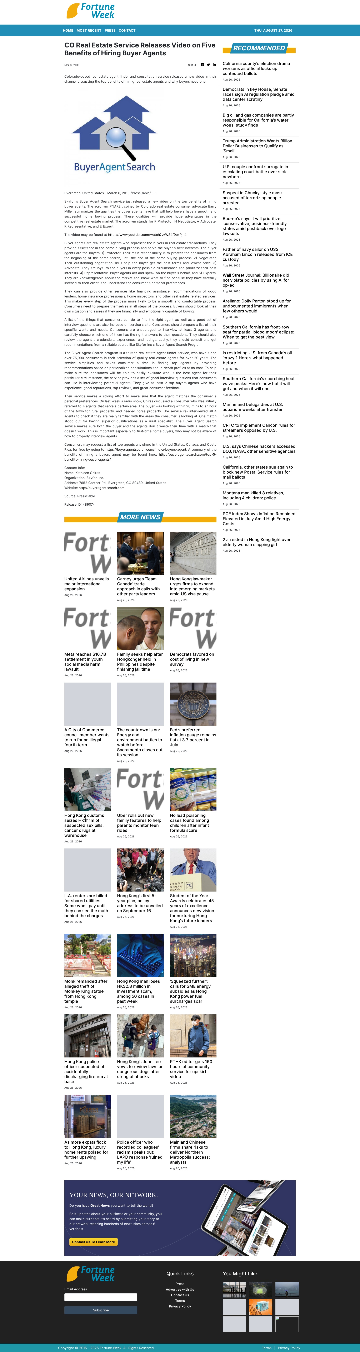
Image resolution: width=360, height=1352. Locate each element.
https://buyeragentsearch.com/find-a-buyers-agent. (146, 449)
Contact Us (180, 1295)
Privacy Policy (180, 1306)
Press (180, 1284)
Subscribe (101, 1310)
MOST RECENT (89, 30)
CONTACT (127, 30)
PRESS (110, 30)
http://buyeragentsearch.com (102, 488)
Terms (180, 1301)
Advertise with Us (180, 1289)
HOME (68, 30)
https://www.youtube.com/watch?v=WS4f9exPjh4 (147, 235)
